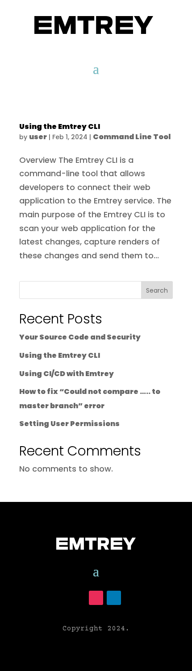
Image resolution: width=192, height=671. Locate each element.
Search (157, 290)
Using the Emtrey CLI (59, 126)
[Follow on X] (78, 598)
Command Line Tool (132, 137)
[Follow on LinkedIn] (114, 598)
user (38, 137)
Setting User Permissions (69, 423)
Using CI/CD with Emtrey (66, 374)
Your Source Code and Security (80, 337)
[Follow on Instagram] (96, 598)
